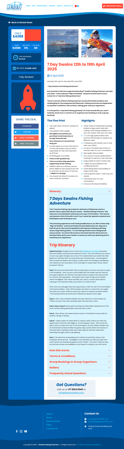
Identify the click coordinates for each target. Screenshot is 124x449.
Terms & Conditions (62, 356)
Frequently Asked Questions (68, 373)
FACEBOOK (26, 126)
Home (28, 6)
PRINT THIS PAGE (27, 143)
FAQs (49, 424)
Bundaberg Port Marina (91, 251)
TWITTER (27, 132)
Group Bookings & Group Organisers (73, 362)
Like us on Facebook (17, 431)
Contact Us (68, 6)
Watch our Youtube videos (25, 431)
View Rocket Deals (114, 6)
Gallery (54, 367)
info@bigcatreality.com (71, 392)
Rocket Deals (42, 6)
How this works (59, 350)
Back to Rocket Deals (22, 22)
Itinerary (55, 191)
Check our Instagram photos (21, 431)
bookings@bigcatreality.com (100, 421)
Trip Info (52, 6)
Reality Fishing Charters (14, 6)
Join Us (59, 6)
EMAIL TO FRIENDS (27, 138)
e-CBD (80, 445)
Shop (34, 6)
